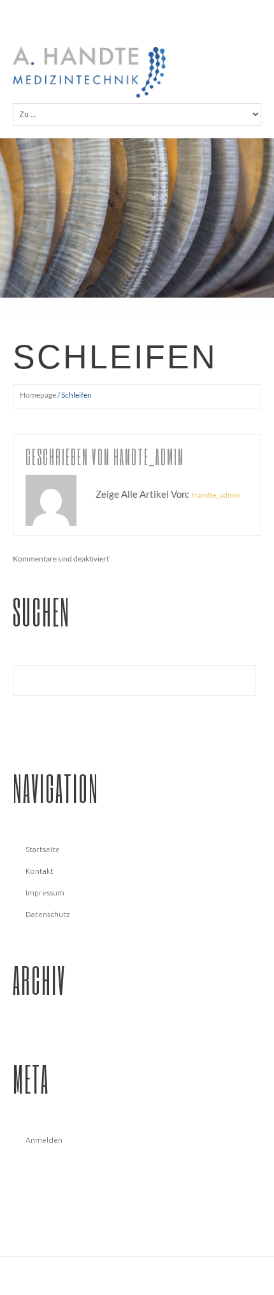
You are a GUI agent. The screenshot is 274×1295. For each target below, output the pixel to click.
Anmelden (43, 1140)
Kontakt (39, 871)
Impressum (44, 892)
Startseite (42, 849)
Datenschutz (47, 914)
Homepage (38, 395)
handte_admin (148, 456)
